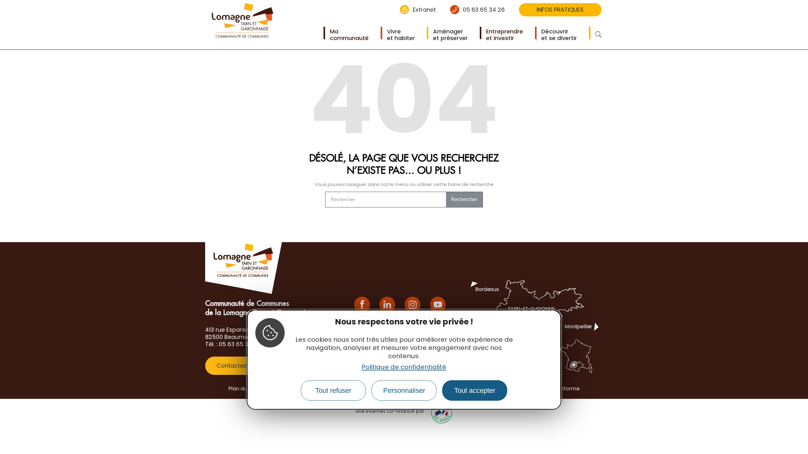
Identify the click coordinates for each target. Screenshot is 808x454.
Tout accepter (474, 390)
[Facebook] (362, 305)
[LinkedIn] (387, 305)
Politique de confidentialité (404, 367)
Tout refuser (333, 390)
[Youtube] (438, 305)
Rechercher (464, 199)
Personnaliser (404, 390)
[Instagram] (412, 305)
